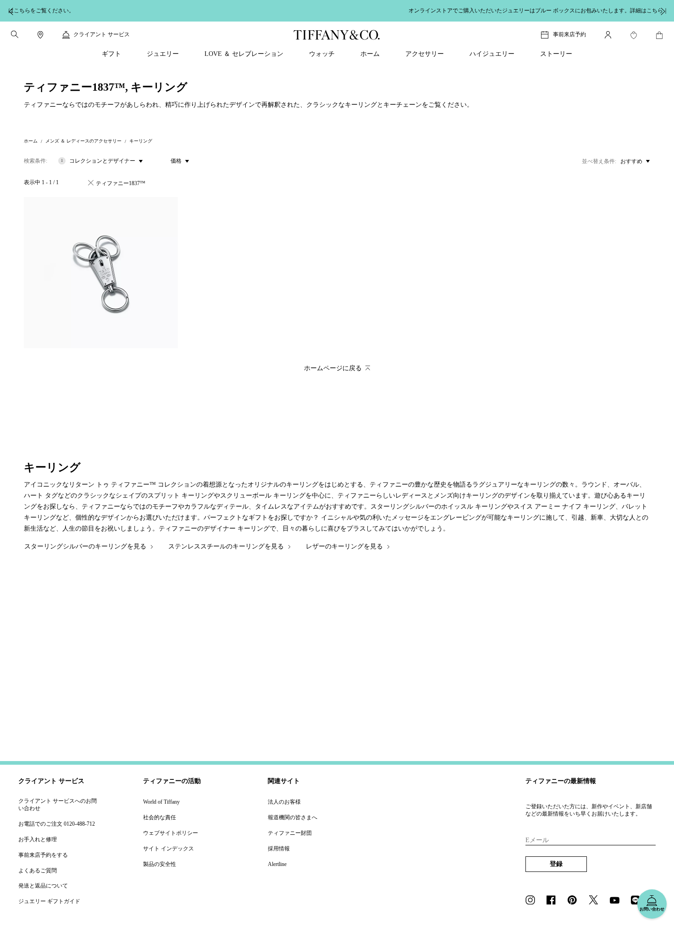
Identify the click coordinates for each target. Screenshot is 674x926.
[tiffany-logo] (337, 35)
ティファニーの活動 (172, 781)
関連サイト (284, 781)
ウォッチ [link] (322, 53)
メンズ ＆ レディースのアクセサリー (83, 140)
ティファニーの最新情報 (560, 781)
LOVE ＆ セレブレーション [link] (243, 53)
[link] (40, 34)
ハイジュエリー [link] (492, 53)
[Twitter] (596, 900)
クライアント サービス (51, 781)
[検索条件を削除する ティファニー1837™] (91, 183)
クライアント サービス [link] (101, 34)
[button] (14, 34)
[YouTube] (617, 900)
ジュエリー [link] (163, 53)
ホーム (31, 140)
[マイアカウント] (608, 34)
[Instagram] (532, 900)
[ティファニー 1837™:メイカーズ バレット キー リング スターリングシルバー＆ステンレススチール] (101, 273)
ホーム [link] (370, 53)
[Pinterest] (575, 900)
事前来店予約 (569, 34)
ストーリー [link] (556, 53)
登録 (556, 863)
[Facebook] (554, 900)
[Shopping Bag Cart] (659, 35)
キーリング (140, 140)
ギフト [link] (111, 53)
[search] (14, 34)
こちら (435, 10)
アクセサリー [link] (424, 53)
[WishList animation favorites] (633, 35)
